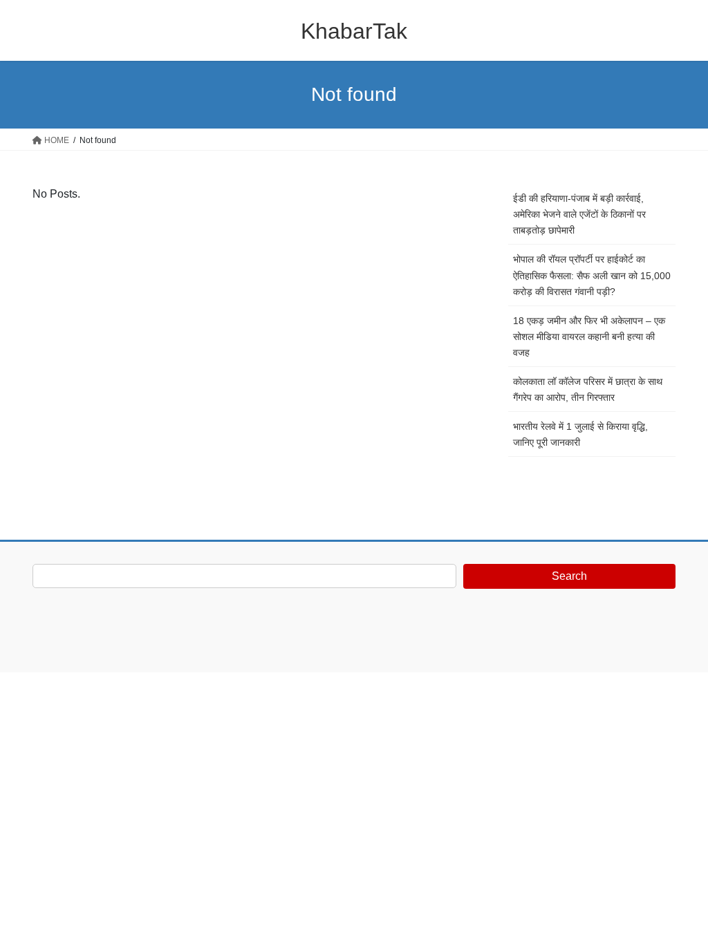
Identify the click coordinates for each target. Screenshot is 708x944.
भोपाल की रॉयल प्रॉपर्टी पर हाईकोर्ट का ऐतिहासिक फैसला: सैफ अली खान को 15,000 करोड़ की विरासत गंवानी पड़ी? (592, 275)
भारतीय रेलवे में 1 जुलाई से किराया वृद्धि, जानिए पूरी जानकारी (580, 434)
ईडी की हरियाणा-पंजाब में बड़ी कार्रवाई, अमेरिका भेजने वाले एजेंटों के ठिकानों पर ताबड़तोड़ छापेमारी (579, 214)
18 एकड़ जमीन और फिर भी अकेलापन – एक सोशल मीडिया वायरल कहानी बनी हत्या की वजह (589, 336)
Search (569, 576)
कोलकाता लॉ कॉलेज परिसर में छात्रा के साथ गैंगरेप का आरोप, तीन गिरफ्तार (587, 389)
